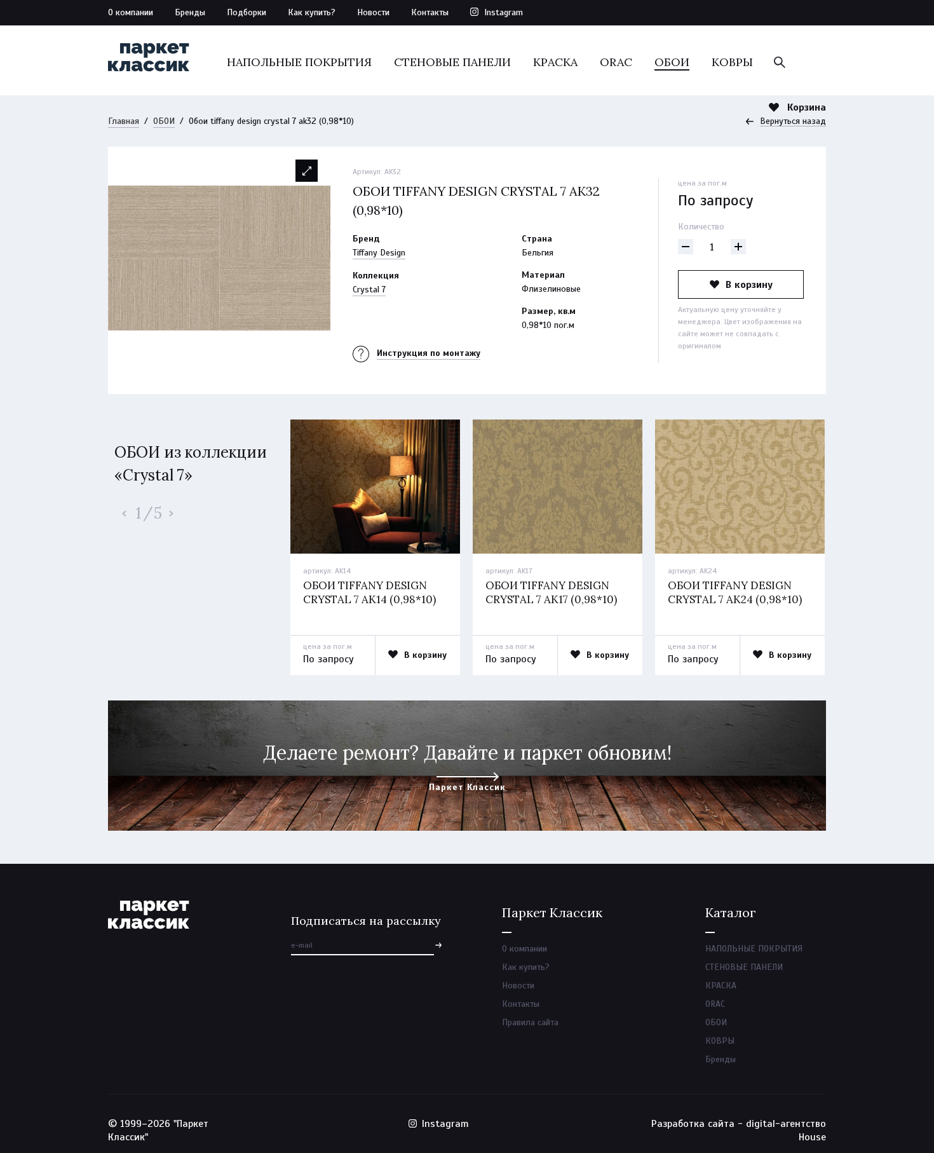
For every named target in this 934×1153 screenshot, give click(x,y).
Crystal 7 (369, 289)
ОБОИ (671, 62)
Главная (123, 121)
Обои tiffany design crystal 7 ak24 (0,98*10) (735, 592)
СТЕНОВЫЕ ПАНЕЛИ (452, 62)
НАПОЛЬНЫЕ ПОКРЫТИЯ (299, 62)
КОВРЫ (732, 62)
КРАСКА (555, 62)
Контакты (430, 12)
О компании (130, 12)
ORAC (616, 62)
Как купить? (311, 12)
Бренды (190, 12)
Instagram (503, 12)
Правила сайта (530, 1022)
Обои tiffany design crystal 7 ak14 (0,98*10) (369, 592)
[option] (219, 258)
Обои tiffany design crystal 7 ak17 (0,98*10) (551, 592)
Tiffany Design (379, 252)
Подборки (246, 12)
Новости (373, 12)
